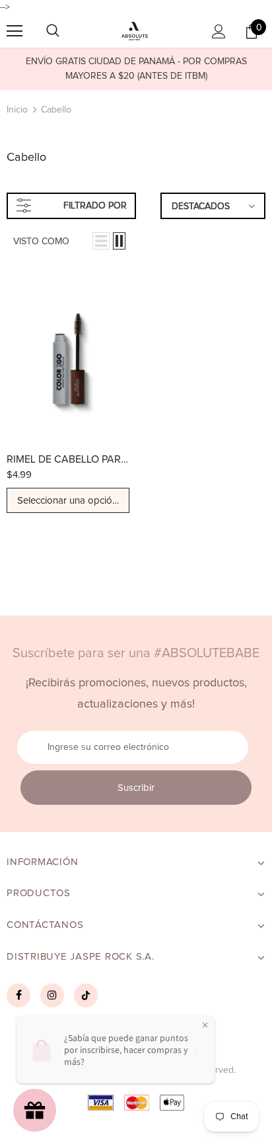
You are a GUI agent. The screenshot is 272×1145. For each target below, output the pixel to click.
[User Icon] (219, 31)
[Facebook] (18, 995)
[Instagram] (52, 995)
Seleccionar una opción (68, 501)
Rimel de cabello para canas (68, 459)
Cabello (56, 109)
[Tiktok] (86, 995)
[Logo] (134, 31)
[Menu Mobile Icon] (14, 31)
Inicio (17, 109)
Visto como (41, 241)
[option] (136, 68)
